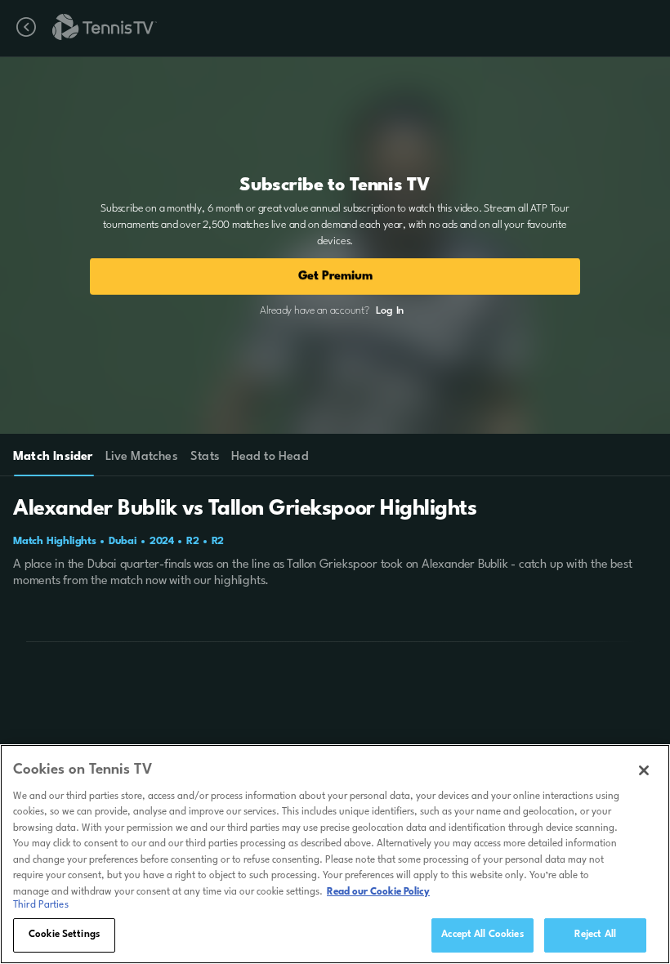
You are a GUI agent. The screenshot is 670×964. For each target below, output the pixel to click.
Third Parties (41, 905)
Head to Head (270, 457)
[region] (335, 854)
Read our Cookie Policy (378, 892)
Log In (390, 311)
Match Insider (53, 457)
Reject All (595, 934)
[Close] (644, 770)
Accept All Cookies (482, 934)
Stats (205, 457)
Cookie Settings (64, 934)
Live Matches (141, 457)
